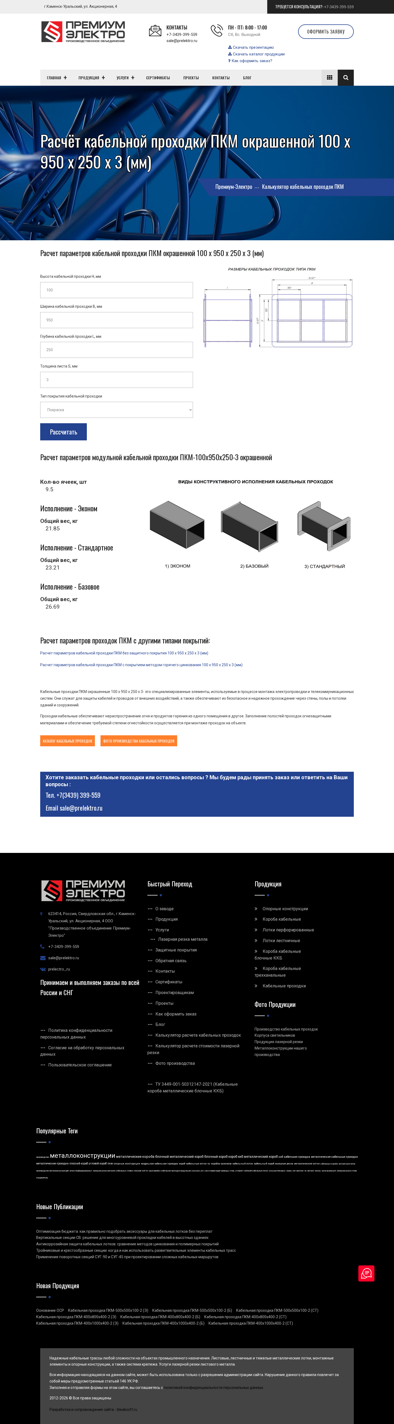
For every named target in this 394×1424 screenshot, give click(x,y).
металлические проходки (52, 1163)
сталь (232, 1171)
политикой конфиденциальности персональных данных (213, 1387)
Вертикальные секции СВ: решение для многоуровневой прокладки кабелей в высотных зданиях (122, 1237)
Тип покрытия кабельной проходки (71, 396)
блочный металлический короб (179, 1157)
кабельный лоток (242, 1163)
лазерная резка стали (347, 1171)
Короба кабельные (282, 919)
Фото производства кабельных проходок (138, 741)
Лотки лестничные (281, 940)
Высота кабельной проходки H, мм (70, 276)
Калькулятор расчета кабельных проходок (198, 1035)
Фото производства (175, 1063)
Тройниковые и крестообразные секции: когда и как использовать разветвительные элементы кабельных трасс (136, 1250)
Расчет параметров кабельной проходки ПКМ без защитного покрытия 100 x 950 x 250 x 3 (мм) (124, 653)
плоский (137, 1171)
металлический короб (261, 1157)
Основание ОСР (50, 1310)
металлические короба (135, 1157)
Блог (160, 1024)
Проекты (164, 1003)
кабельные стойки (124, 1171)
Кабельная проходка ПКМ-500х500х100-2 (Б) (192, 1310)
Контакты (165, 971)
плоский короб (78, 1163)
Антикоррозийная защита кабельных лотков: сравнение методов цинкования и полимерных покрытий (127, 1244)
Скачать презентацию (253, 47)
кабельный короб (264, 1163)
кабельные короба (329, 1164)
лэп (294, 1171)
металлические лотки (307, 1163)
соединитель (42, 1177)
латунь (318, 1171)
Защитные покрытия (176, 950)
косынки (196, 1171)
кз (208, 1163)
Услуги (162, 929)
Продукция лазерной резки (279, 1042)
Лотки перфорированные (288, 929)
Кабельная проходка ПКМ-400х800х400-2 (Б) (160, 1317)
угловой (239, 1171)
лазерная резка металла (104, 1171)
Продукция (166, 919)
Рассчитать (63, 431)
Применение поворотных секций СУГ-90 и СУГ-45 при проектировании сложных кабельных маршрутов (127, 1257)
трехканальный (329, 1171)
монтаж (300, 1171)
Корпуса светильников (275, 1035)
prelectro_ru (59, 969)
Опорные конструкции (285, 908)
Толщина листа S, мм (58, 366)
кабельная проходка (297, 1156)
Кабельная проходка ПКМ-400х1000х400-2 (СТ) (251, 1323)
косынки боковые (277, 1171)
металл (310, 1171)
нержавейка (154, 1171)
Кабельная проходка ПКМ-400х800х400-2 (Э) (76, 1317)
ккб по (145, 1171)
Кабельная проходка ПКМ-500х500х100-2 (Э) (108, 1310)
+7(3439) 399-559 (79, 795)
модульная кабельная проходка (159, 1163)
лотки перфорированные (80, 1171)
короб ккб (235, 1157)
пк (305, 1171)
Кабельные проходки (284, 985)
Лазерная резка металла (182, 939)
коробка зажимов (221, 1163)
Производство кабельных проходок (286, 1029)
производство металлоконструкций (52, 1171)
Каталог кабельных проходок (67, 741)
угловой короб (98, 1163)
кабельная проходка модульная (176, 1171)
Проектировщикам (174, 992)
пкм (110, 1163)
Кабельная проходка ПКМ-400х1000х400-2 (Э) (77, 1323)
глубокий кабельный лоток (255, 1171)
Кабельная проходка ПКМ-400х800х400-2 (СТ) (245, 1317)
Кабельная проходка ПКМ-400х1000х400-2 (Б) (163, 1323)
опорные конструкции (127, 1163)
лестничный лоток (347, 1164)
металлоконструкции (82, 1155)
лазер (289, 1171)
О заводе (164, 908)
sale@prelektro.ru (181, 40)
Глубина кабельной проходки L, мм (70, 336)
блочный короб (216, 1157)
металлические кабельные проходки (334, 1156)
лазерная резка (284, 1163)
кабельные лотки (196, 1163)
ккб (280, 1156)
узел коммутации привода (217, 1171)
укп (202, 1171)
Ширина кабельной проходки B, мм (71, 306)
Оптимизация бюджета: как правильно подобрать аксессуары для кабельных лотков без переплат (124, 1231)
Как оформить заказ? (251, 60)
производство (42, 1157)
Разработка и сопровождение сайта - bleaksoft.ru (93, 1409)
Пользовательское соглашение (80, 1064)
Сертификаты (169, 981)
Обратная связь (171, 960)
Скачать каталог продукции (258, 54)
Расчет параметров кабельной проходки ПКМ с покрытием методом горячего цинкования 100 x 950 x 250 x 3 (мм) (141, 665)
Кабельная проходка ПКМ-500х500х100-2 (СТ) (277, 1310)
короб (182, 1163)
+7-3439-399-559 (339, 7)
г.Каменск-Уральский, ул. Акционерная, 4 (80, 6)
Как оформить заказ (175, 1014)
